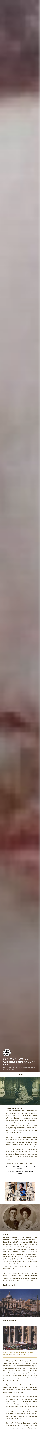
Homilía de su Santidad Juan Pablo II (20, 1163)
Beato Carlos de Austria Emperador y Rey (19, 1061)
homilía (20, 1392)
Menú (21, 1074)
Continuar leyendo (9, 1285)
